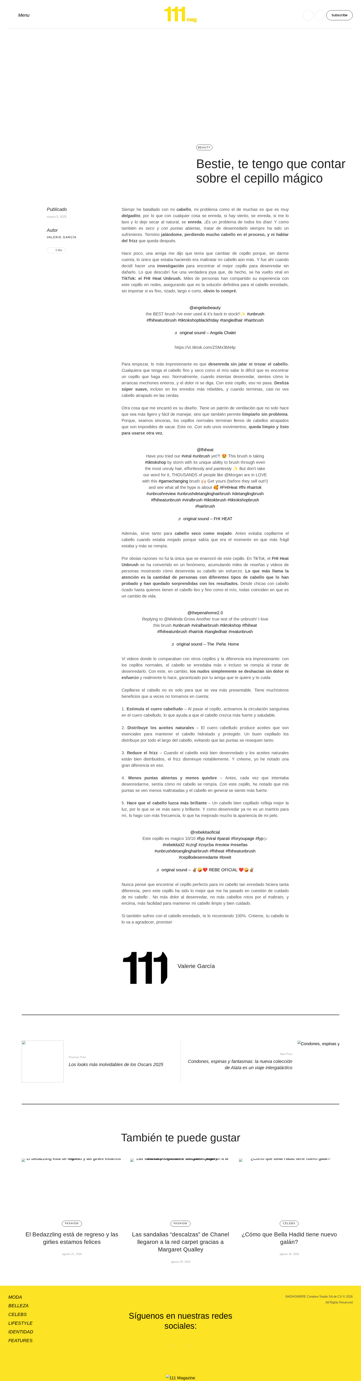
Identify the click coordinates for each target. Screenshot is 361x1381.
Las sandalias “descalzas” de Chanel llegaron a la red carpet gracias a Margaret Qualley (180, 1242)
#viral (186, 456)
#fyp (201, 838)
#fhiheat (249, 625)
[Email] (70, 264)
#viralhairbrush (205, 625)
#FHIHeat (229, 487)
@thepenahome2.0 (205, 612)
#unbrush (255, 314)
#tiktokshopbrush (243, 500)
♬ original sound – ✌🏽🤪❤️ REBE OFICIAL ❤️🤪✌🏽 (205, 870)
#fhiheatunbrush (162, 320)
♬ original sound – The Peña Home (205, 644)
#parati (223, 838)
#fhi (242, 487)
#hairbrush (254, 320)
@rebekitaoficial (205, 832)
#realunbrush (241, 631)
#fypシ (261, 838)
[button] (18, 15)
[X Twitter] (63, 264)
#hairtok (254, 487)
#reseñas (239, 844)
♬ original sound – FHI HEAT (205, 518)
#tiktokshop (155, 462)
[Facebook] (56, 264)
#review (222, 844)
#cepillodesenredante (198, 857)
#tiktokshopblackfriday (198, 320)
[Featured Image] (72, 1187)
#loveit (225, 857)
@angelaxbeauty (205, 307)
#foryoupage (242, 838)
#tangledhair (231, 320)
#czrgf (191, 844)
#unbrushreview (161, 493)
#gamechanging (173, 481)
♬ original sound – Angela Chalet (205, 332)
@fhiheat (205, 449)
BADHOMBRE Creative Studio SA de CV (314, 1296)
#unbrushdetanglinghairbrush (204, 493)
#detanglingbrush (248, 493)
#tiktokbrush (215, 500)
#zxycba (206, 844)
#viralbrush (192, 500)
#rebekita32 (173, 844)
